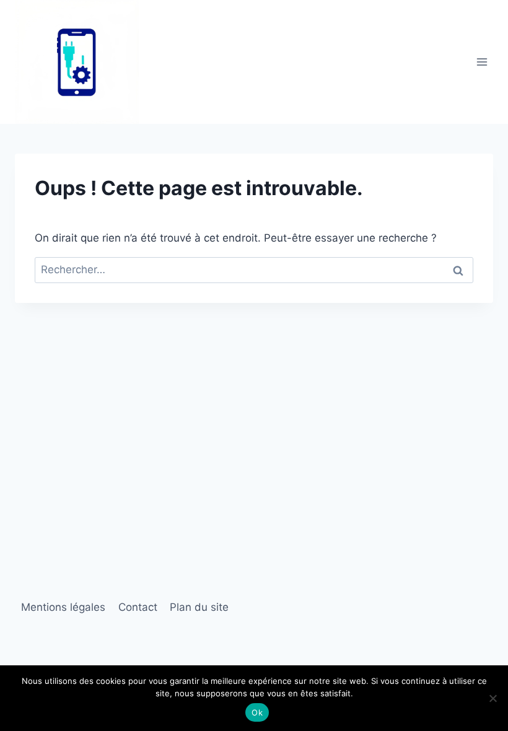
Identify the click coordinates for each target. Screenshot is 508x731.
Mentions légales (63, 607)
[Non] (492, 698)
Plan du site (199, 607)
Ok (257, 712)
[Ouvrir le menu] (481, 61)
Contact (137, 607)
